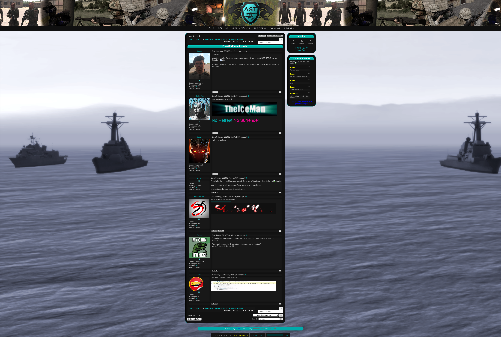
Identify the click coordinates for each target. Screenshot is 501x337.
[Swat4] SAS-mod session (232, 39)
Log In (262, 335)
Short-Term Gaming (212, 39)
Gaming (199, 39)
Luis (199, 275)
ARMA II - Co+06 (301, 49)
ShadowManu (199, 197)
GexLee (199, 137)
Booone (199, 51)
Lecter (199, 178)
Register (254, 335)
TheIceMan (199, 96)
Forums (192, 39)
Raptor (199, 235)
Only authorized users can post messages (301, 102)
